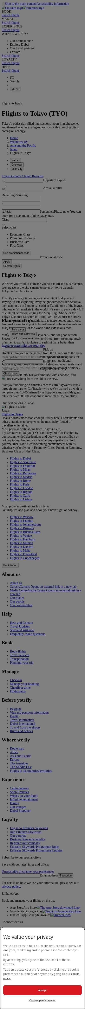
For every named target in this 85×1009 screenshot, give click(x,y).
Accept (42, 990)
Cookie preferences (42, 1000)
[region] (42, 968)
